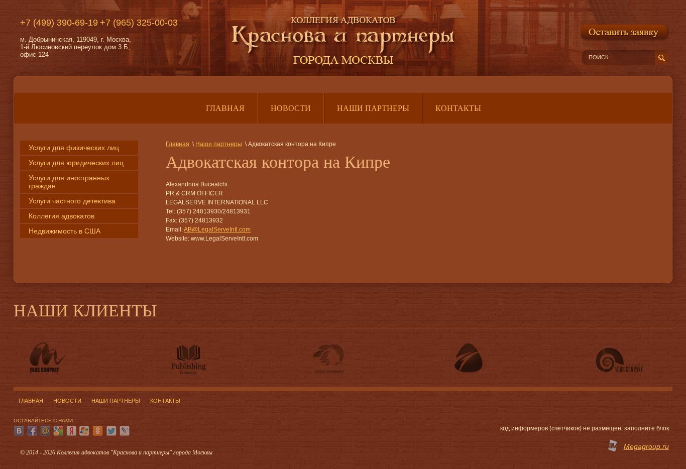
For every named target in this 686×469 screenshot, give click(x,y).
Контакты (165, 401)
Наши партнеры (218, 144)
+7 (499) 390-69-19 (59, 23)
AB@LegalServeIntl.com (217, 229)
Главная (177, 144)
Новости (67, 401)
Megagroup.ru (646, 446)
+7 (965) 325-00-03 (139, 23)
